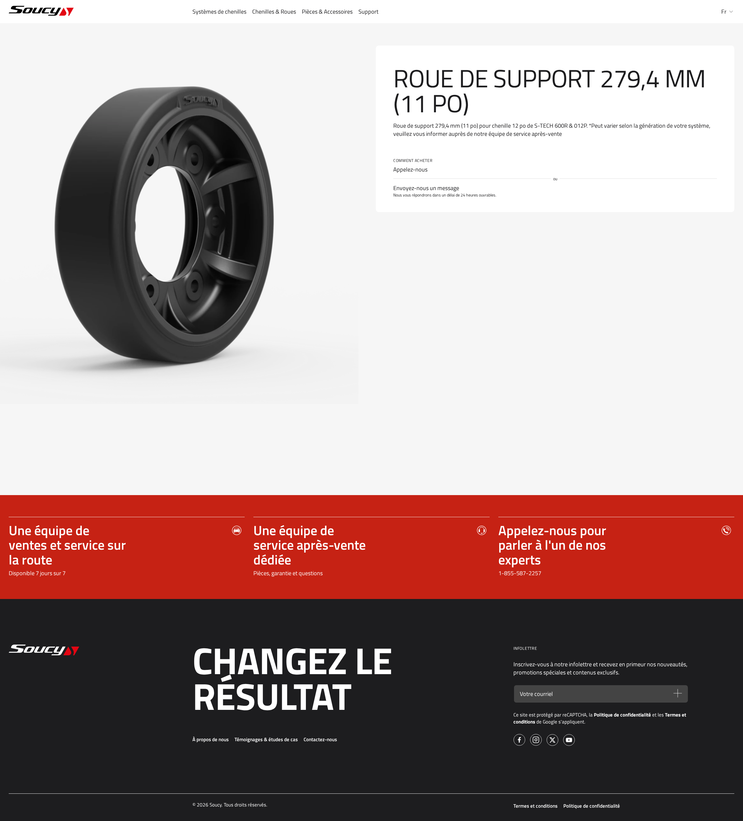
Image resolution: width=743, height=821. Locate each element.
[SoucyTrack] (73, 11)
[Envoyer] (677, 694)
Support (368, 12)
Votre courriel (536, 694)
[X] (552, 741)
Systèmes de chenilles (219, 12)
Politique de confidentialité (622, 715)
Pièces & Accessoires (327, 12)
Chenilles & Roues (274, 12)
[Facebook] (519, 741)
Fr (723, 12)
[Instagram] (536, 741)
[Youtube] (569, 741)
